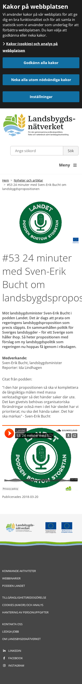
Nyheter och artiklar (28, 180)
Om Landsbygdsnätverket (21, 639)
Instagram (16, 665)
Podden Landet (13, 586)
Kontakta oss (12, 624)
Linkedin (14, 651)
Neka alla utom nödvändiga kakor (41, 79)
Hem (5, 180)
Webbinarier (11, 578)
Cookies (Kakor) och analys (22, 605)
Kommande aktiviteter (19, 571)
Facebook (15, 658)
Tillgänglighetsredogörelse (24, 597)
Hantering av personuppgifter (25, 612)
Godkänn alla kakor (41, 62)
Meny (68, 165)
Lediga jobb (10, 631)
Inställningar (41, 96)
